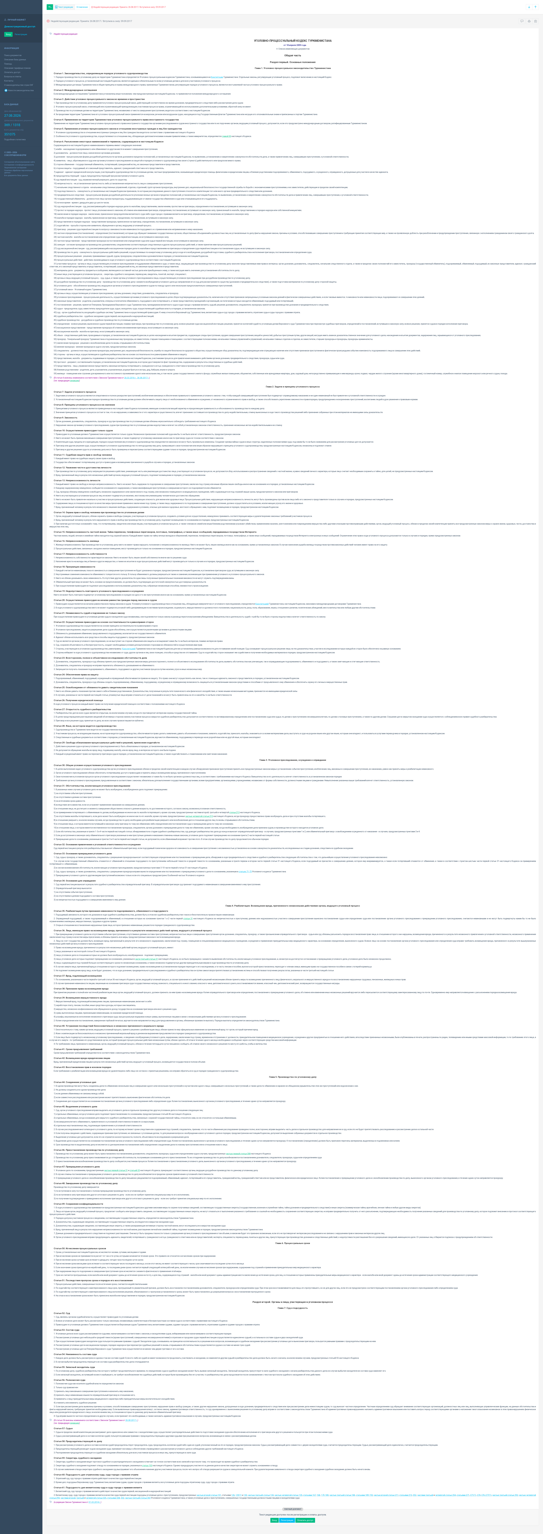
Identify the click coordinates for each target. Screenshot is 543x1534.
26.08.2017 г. (143, 378)
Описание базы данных (15, 59)
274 (478, 1495)
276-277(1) (486, 1495)
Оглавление (82, 7)
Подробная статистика (15, 139)
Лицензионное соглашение (15, 168)
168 (318, 1495)
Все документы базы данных (16, 175)
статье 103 (147, 1465)
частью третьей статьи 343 (138, 1498)
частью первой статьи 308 (238, 1154)
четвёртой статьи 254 (445, 1495)
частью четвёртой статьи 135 (288, 1495)
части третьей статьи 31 (146, 959)
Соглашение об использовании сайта (19, 162)
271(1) (473, 1495)
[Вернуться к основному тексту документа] (50, 7)
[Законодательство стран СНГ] (21, 7)
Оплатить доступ (12, 72)
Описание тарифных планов (17, 68)
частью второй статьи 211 (386, 1495)
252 (414, 1495)
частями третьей (425, 1495)
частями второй (68, 1498)
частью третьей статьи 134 (261, 1495)
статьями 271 (463, 1495)
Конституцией (262, 604)
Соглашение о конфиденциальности (19, 165)
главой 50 (226, 136)
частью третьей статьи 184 (342, 1495)
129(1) (239, 1495)
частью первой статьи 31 (116, 1170)
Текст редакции (65, 7)
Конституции (217, 77)
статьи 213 (234, 812)
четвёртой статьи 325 (96, 1498)
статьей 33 (135, 1170)
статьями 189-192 (364, 1495)
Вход (8, 34)
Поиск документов (12, 55)
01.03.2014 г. (95, 1502)
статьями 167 (309, 1495)
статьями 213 (405, 1495)
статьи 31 (188, 918)
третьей (80, 1498)
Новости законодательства (21, 90)
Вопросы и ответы (12, 76)
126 (233, 1495)
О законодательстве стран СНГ (18, 85)
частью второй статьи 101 (208, 1495)
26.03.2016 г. (130, 378)
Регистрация (21, 34)
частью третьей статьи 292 (505, 1495)
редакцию (74, 380)
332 (122, 1498)
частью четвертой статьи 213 (199, 816)
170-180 (325, 1495)
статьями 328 (113, 1498)
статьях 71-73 (245, 871)
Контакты (8, 81)
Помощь (8, 64)
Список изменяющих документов (294, 49)
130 (245, 1495)
